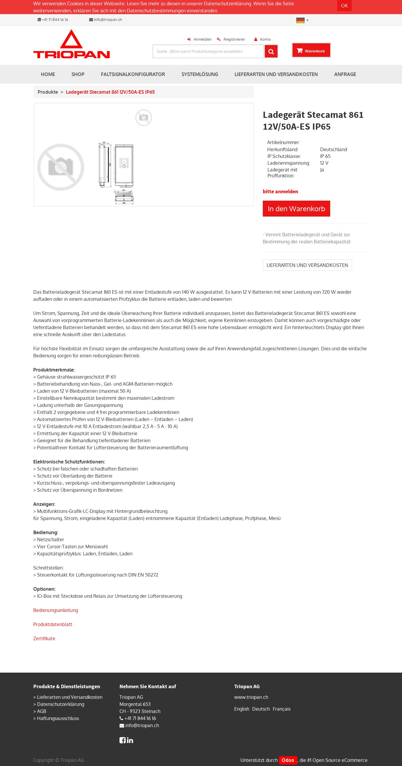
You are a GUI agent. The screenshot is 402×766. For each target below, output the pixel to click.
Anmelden (203, 39)
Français (281, 709)
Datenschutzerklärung (227, 3)
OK (344, 6)
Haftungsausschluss (58, 718)
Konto (265, 39)
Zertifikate (44, 638)
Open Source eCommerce (340, 760)
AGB (41, 711)
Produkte (48, 92)
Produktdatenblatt (52, 624)
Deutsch (261, 709)
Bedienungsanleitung (55, 610)
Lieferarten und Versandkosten (69, 697)
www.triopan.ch (251, 697)
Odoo (288, 760)
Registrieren (234, 39)
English (241, 709)
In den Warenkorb (296, 208)
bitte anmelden (280, 191)
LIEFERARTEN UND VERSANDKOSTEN (307, 265)
